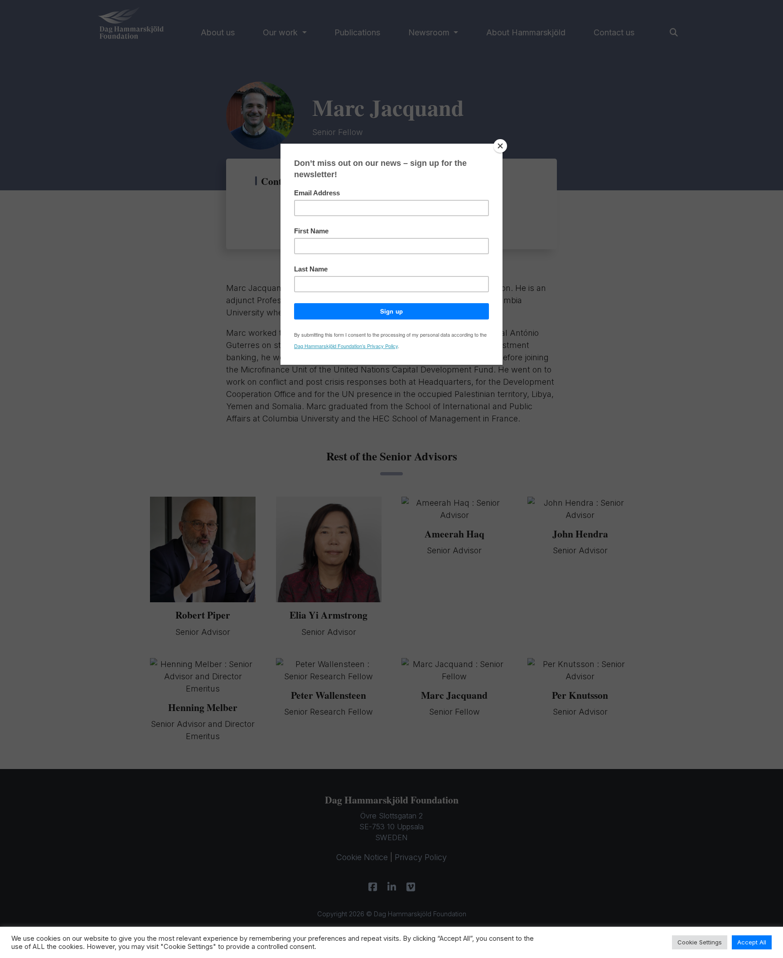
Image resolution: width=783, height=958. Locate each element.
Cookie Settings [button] (699, 942)
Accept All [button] (751, 942)
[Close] (500, 146)
